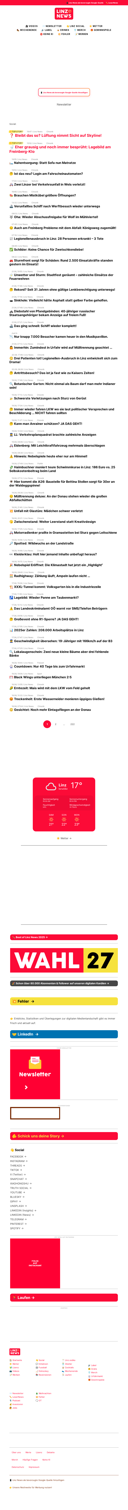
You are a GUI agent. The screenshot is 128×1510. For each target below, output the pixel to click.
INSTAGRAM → (19, 1161)
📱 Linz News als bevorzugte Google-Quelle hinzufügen (36, 1480)
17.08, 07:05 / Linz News (22, 648)
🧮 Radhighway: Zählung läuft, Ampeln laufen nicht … (49, 576)
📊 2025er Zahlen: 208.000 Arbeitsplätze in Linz (46, 630)
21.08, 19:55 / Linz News (22, 271)
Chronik (50, 131)
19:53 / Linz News (19, 170)
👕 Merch (80, 30)
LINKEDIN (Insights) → (23, 1210)
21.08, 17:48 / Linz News (22, 286)
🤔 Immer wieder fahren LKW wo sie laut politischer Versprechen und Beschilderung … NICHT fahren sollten (61, 411)
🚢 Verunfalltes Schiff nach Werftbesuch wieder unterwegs (54, 206)
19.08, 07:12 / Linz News (22, 478)
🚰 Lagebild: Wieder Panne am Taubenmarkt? (44, 597)
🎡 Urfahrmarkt (95, 1376)
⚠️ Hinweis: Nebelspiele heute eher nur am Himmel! (48, 456)
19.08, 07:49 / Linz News (22, 463)
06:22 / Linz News (19, 257)
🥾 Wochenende (27, 30)
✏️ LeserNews (112, 3)
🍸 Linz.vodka (68, 1360)
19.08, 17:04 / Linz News (22, 405)
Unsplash (56, 1425)
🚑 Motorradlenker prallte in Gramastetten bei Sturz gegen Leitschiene (63, 532)
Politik (40, 463)
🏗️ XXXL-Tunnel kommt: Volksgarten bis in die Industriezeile (55, 587)
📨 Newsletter (52, 26)
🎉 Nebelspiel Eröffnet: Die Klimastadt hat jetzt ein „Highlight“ (56, 565)
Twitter (39, 124)
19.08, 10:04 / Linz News (22, 431)
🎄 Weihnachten (43, 1393)
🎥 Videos (31, 26)
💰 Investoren (16, 1404)
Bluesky (59, 124)
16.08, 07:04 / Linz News (23, 706)
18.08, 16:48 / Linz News (22, 550)
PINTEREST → (18, 1223)
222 (73, 724)
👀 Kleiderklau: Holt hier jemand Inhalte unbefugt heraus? (53, 554)
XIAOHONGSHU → (21, 1183)
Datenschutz (18, 1467)
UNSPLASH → (18, 1205)
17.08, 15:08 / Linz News (22, 583)
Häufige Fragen (30, 1459)
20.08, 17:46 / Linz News (22, 355)
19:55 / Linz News (19, 159)
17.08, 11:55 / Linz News (22, 594)
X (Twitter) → (18, 1174)
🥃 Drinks (63, 30)
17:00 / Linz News (19, 181)
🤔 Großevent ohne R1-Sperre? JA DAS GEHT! (44, 619)
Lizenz (39, 1452)
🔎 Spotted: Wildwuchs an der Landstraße (41, 543)
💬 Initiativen (42, 1364)
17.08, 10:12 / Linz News (22, 605)
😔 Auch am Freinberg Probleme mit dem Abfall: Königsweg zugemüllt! (62, 228)
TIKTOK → (16, 1169)
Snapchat (49, 124)
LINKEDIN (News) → (22, 1214)
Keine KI (46, 1459)
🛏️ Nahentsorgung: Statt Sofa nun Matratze (42, 163)
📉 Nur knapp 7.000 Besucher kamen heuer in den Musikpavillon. (58, 337)
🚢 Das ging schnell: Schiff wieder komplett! (42, 326)
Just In (14, 333)
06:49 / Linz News (20, 246)
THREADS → (17, 1165)
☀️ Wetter (96, 26)
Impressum (34, 1467)
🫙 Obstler (67, 1364)
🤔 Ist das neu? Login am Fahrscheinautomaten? (46, 174)
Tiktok (44, 124)
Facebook (24, 124)
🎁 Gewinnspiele (100, 30)
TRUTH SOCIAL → (21, 1188)
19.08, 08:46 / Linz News (22, 442)
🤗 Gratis (92, 1369)
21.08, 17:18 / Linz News (22, 297)
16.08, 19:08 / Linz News (22, 674)
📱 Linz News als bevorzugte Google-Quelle (84, 3)
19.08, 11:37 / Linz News (22, 420)
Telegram (51, 1425)
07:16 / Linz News (19, 235)
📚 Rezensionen (43, 1375)
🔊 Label (46, 30)
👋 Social (40, 1360)
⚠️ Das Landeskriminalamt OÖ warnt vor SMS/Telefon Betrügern (58, 608)
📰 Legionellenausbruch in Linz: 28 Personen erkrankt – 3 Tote (56, 239)
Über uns (16, 1452)
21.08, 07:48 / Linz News (22, 307)
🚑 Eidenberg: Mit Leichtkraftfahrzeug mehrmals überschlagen (57, 445)
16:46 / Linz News (19, 192)
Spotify (54, 124)
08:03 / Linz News (20, 213)
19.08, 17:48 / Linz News (22, 380)
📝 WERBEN (81, 34)
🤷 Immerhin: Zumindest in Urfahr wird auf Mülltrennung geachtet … (60, 347)
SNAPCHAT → (18, 1179)
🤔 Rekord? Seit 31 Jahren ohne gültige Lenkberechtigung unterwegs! (62, 289)
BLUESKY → (17, 1196)
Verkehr (35, 181)
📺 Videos (14, 1371)
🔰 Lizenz (14, 1367)
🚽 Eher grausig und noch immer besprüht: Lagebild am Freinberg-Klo (60, 149)
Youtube (34, 124)
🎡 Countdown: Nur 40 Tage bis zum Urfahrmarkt (47, 666)
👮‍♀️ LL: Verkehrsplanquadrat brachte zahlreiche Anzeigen (52, 435)
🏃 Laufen (67, 1375)
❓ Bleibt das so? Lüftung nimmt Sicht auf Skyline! (55, 135)
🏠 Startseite (15, 1360)
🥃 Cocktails (68, 1367)
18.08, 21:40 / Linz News (22, 507)
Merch (15, 1459)
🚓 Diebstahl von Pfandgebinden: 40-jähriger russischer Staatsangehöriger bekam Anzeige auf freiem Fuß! (52, 313)
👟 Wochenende (70, 1371)
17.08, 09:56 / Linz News (22, 616)
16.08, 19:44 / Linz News (22, 663)
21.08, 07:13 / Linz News (22, 344)
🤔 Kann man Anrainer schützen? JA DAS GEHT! (45, 424)
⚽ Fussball (41, 1367)
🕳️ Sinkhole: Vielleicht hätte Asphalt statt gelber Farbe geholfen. (58, 300)
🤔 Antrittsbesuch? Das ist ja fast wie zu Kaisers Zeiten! (51, 373)
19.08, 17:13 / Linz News (22, 395)
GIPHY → (15, 1201)
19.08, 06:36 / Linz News (22, 492)
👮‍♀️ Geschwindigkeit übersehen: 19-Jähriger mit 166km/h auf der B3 (60, 641)
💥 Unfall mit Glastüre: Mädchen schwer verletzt (46, 511)
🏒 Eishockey (42, 1371)
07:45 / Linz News (20, 224)
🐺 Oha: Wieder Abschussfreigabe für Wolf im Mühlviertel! (53, 217)
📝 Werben (14, 1375)
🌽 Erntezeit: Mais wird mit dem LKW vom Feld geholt (49, 688)
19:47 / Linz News (34, 131)
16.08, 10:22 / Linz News (22, 695)
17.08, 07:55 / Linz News (22, 626)
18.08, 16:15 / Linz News (22, 561)
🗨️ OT (39, 1400)
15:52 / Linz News (34, 143)
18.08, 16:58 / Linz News (22, 540)
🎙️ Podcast (14, 1400)
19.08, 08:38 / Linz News (22, 453)
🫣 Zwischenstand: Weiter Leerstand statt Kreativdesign (52, 522)
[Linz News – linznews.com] (64, 13)
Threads (29, 124)
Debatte (51, 1452)
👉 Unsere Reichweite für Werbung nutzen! (30, 1487)
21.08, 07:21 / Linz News (22, 322)
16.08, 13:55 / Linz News (22, 684)
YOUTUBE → (17, 1192)
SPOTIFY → (17, 1228)
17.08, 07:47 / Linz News (22, 637)
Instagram (19, 124)
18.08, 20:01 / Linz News (22, 518)
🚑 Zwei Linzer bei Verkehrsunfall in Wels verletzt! (47, 184)
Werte (28, 1452)
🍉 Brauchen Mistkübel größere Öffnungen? (42, 195)
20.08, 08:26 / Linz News (23, 369)
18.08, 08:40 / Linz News (23, 572)
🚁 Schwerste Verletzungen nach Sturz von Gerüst (47, 398)
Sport (39, 674)
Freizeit (40, 663)
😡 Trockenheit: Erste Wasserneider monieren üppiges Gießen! (56, 699)
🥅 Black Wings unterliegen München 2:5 (40, 677)
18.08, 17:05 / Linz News (22, 529)
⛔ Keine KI (46, 34)
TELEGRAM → (18, 1219)
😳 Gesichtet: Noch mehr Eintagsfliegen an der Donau (50, 710)
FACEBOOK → (18, 1156)
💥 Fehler (64, 34)
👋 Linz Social (75, 26)
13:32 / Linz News (19, 202)
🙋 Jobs (13, 1408)
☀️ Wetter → (64, 838)
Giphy (46, 1425)
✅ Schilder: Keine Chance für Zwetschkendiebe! (46, 249)
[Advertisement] (64, 62)
